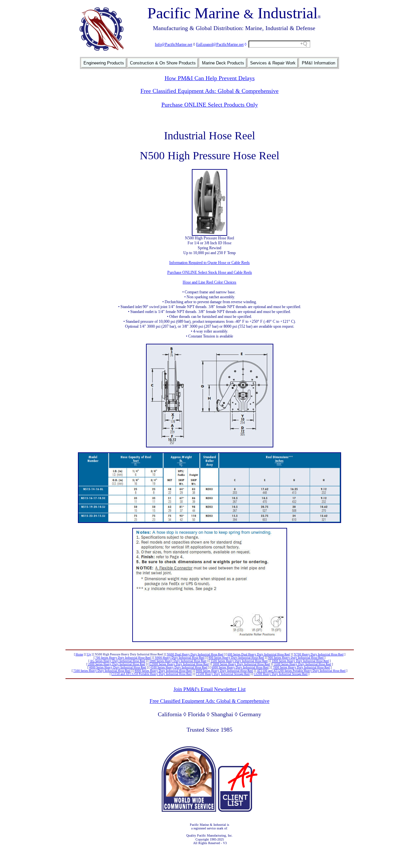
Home (79, 654)
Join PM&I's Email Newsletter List (209, 689)
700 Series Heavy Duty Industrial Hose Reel (123, 657)
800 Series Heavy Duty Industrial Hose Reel (236, 657)
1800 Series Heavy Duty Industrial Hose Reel (300, 661)
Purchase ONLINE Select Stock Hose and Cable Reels (209, 272)
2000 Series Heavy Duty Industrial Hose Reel (116, 664)
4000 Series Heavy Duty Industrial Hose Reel (117, 667)
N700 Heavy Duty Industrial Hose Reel (319, 654)
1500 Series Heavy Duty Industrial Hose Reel (239, 661)
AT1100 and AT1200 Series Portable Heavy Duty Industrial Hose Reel (301, 670)
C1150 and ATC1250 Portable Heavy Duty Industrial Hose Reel (151, 674)
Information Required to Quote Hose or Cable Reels (209, 262)
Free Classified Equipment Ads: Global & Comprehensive (209, 91)
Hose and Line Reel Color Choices (209, 282)
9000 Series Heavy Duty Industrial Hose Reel (224, 670)
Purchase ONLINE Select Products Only (209, 104)
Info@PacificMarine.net (173, 44)
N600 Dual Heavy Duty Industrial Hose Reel (195, 654)
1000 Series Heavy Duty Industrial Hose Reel (178, 661)
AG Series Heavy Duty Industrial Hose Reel (117, 661)
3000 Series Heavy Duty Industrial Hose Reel (241, 664)
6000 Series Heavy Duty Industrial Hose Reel (240, 667)
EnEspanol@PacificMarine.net (220, 44)
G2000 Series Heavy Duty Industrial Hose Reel (179, 664)
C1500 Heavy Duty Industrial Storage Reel (223, 674)
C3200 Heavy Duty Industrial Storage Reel (281, 674)
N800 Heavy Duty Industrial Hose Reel (180, 657)
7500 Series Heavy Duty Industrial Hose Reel (102, 670)
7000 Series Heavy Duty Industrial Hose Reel (301, 667)
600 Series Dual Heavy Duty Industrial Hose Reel (259, 654)
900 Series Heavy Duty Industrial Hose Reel (296, 657)
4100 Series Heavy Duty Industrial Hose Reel (179, 667)
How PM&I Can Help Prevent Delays (210, 78)
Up (89, 654)
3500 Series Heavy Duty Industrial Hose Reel (302, 664)
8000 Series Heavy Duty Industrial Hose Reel (163, 670)
